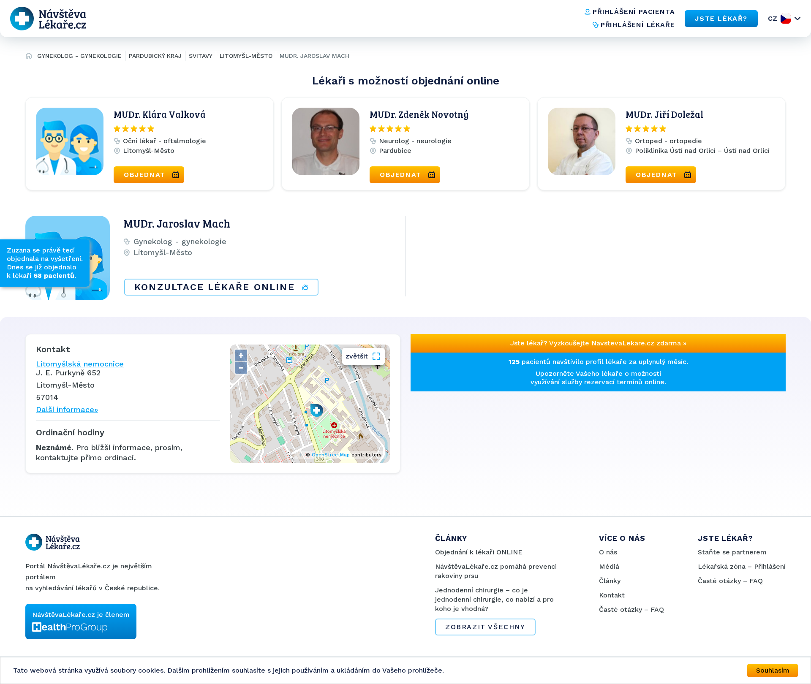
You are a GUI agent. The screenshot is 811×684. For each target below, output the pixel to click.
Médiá (609, 566)
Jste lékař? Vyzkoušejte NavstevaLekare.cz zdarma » (598, 343)
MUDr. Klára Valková (160, 114)
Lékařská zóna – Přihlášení (742, 566)
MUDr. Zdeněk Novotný (419, 114)
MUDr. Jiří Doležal (664, 114)
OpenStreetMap (331, 455)
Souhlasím (772, 670)
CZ (772, 18)
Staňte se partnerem (732, 552)
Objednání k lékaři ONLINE (479, 552)
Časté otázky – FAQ (631, 609)
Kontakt (612, 595)
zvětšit (357, 356)
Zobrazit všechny (485, 627)
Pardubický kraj (155, 55)
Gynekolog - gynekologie (79, 55)
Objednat (145, 175)
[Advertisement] (502, 450)
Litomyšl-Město (246, 55)
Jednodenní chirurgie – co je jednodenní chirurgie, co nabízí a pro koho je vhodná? (494, 599)
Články (609, 581)
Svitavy (200, 55)
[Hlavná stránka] (28, 57)
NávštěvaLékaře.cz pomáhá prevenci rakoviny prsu (496, 571)
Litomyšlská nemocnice (80, 363)
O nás (608, 552)
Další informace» (67, 409)
